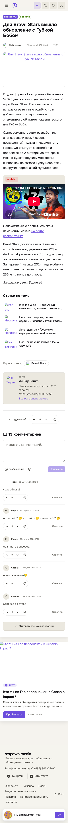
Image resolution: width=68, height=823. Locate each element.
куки (38, 814)
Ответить (57, 497)
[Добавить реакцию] (55, 419)
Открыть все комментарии (36, 626)
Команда (28, 786)
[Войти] (61, 5)
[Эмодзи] (29, 469)
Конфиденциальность (34, 797)
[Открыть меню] (6, 5)
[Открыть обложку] (34, 69)
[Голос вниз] (46, 419)
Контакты (11, 802)
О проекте (11, 786)
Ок (59, 814)
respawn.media (18, 753)
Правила (10, 797)
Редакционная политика (20, 791)
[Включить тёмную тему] (53, 5)
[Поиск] (45, 5)
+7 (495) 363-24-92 (43, 768)
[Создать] (37, 5)
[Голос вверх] (34, 419)
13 (57, 45)
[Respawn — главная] (14, 5)
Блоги (42, 786)
